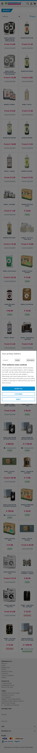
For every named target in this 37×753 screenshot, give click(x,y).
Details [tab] (17, 360)
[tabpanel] (18, 374)
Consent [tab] (5, 360)
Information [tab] (30, 360)
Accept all (19, 388)
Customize (18, 394)
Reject (18, 399)
